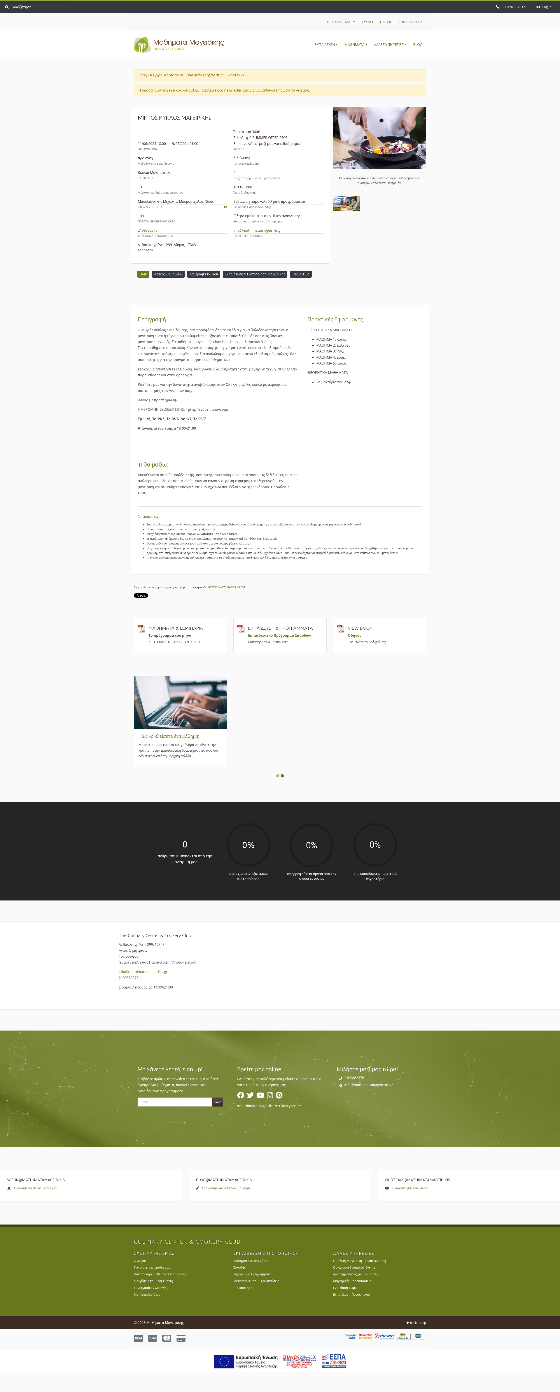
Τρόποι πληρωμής (256, 736)
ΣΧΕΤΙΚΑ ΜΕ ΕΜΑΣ (338, 22)
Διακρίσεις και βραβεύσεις (153, 1301)
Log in (546, 7)
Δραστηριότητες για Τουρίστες (355, 1294)
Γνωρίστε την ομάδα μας (152, 1288)
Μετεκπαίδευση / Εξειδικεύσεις (256, 1301)
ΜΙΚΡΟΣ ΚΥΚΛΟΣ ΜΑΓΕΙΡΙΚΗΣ (223, 587)
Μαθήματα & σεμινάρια (250, 1281)
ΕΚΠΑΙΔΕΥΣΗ (325, 44)
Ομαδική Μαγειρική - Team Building (359, 1281)
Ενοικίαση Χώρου (346, 1308)
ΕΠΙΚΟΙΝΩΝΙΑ (409, 22)
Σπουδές (239, 1288)
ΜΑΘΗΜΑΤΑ (354, 44)
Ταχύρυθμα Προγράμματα (252, 1294)
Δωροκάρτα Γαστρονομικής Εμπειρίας (376, 735)
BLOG (417, 44)
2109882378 (514, 7)
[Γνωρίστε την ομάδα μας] (225, 207)
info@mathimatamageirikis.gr (257, 230)
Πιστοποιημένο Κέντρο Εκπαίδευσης (160, 1294)
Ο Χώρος (140, 1281)
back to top (417, 1343)
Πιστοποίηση (243, 1308)
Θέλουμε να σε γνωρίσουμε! (35, 1208)
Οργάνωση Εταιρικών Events (354, 1288)
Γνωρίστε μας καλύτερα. (410, 1208)
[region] (280, 1109)
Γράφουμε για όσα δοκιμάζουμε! (226, 1208)
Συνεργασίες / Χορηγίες (151, 1308)
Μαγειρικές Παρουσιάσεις (352, 1301)
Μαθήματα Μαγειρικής (179, 45)
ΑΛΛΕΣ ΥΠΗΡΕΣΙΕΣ (389, 44)
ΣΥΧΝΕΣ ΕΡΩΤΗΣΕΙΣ (377, 22)
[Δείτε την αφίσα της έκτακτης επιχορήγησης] (280, 1380)
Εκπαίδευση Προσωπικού (351, 1315)
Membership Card (156, 736)
